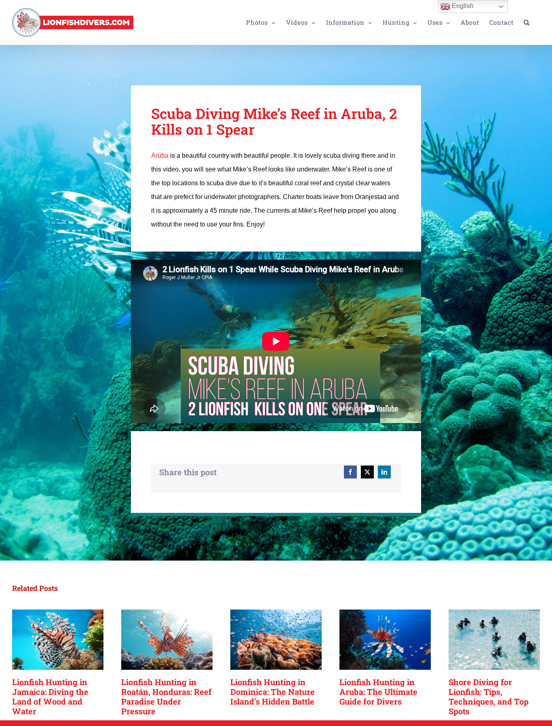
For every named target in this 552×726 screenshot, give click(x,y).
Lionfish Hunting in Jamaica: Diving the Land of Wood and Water (50, 696)
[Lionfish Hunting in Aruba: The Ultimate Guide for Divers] (385, 640)
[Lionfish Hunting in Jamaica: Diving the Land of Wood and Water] (57, 640)
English (462, 5)
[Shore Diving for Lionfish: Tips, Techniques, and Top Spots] (494, 640)
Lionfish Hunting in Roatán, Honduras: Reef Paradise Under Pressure (166, 696)
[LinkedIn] (384, 472)
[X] (367, 472)
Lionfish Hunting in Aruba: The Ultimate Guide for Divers (378, 692)
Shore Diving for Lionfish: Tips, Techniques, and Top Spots (489, 696)
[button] (527, 22)
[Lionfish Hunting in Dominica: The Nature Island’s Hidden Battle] (276, 640)
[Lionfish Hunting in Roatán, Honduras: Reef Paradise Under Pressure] (167, 640)
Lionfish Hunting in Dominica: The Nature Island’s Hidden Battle (272, 692)
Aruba (160, 155)
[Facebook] (350, 472)
